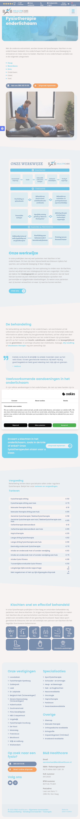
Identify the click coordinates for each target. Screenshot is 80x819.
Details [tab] (65, 400)
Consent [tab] (14, 400)
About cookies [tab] (40, 400)
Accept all (64, 425)
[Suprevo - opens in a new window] (68, 394)
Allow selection (40, 425)
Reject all (16, 425)
